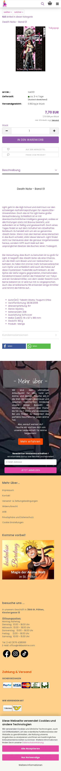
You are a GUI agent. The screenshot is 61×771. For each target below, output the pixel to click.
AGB (4, 511)
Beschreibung (11, 170)
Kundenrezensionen (15, 335)
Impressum (8, 490)
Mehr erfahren (30, 441)
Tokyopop (54, 27)
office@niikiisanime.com (22, 645)
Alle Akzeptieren (30, 748)
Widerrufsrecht (10, 506)
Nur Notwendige (30, 757)
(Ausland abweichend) (37, 99)
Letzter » (18, 12)
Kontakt (6, 495)
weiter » (8, 12)
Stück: (5, 125)
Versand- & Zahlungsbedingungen (20, 500)
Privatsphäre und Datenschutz (18, 517)
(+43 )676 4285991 (16, 642)
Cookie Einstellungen (13, 522)
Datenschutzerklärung (33, 742)
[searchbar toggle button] (42, 4)
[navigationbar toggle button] (57, 4)
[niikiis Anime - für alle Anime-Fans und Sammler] (3, 4)
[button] (6, 131)
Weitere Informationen (30, 765)
